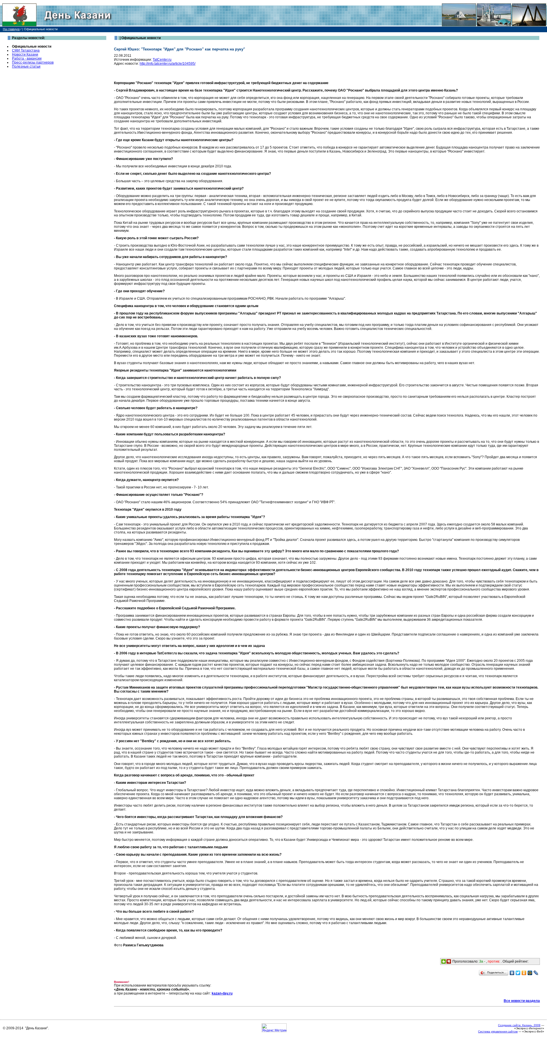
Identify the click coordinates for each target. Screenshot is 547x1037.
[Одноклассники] (524, 973)
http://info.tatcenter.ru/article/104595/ (167, 64)
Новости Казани (25, 54)
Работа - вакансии (27, 58)
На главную (11, 29)
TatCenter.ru (162, 60)
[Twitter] (518, 973)
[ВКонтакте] (512, 973)
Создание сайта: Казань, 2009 (519, 1025)
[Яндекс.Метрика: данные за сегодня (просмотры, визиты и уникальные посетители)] (274, 1027)
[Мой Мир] (530, 973)
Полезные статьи (26, 66)
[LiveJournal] (536, 973)
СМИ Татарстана (26, 50)
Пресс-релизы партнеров (33, 62)
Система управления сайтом (498, 1031)
